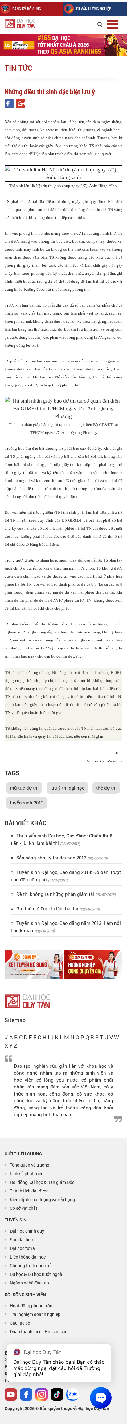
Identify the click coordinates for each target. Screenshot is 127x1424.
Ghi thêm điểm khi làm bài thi (47, 908)
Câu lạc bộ (20, 1323)
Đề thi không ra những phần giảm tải (55, 894)
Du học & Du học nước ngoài (36, 1274)
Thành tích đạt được (29, 1191)
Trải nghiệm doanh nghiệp (35, 1314)
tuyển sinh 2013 (26, 803)
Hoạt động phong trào (31, 1306)
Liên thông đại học (28, 1257)
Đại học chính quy (27, 1231)
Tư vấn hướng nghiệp (93, 8)
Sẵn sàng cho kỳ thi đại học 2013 (51, 857)
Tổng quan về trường (29, 1165)
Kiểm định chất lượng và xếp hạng (42, 1199)
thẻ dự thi (106, 788)
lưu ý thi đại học (67, 788)
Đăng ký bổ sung (26, 8)
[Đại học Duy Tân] (27, 1000)
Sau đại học (21, 1239)
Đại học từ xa (22, 1248)
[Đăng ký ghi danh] (34, 964)
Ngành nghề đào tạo (29, 1283)
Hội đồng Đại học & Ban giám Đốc (42, 1182)
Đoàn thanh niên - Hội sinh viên (40, 1331)
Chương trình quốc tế (30, 1265)
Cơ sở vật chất (23, 1208)
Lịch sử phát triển (26, 1173)
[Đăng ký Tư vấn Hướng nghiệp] (93, 964)
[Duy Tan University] (34, 23)
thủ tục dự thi (24, 788)
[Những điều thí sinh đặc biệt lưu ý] (9, 103)
